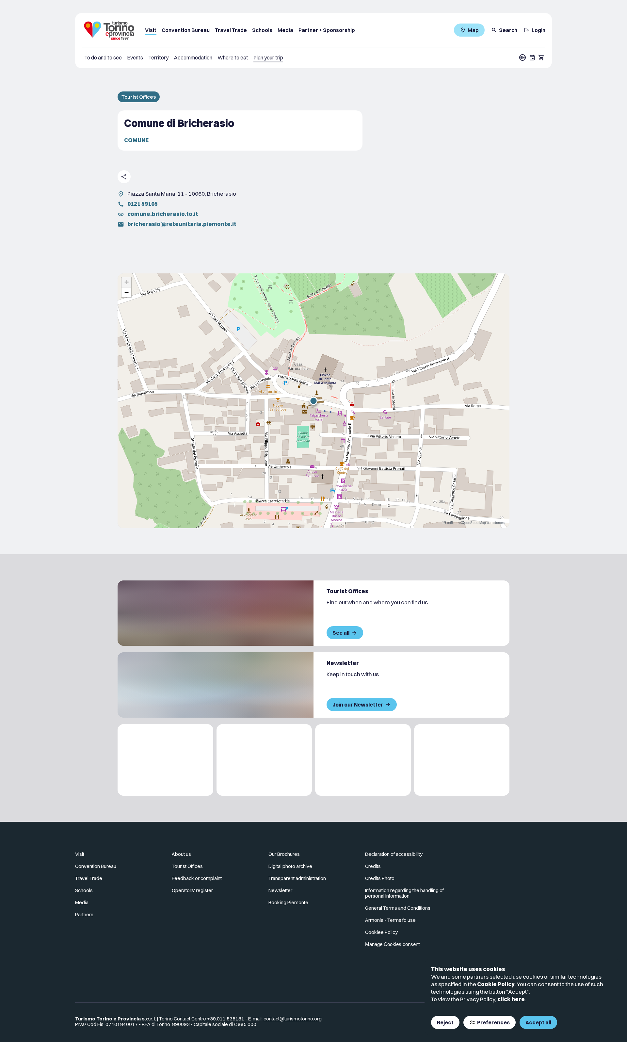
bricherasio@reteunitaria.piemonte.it (181, 223)
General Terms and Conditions (397, 908)
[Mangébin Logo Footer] (264, 760)
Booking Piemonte (288, 902)
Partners (84, 914)
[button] (313, 401)
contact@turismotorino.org (293, 1019)
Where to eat (232, 57)
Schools (262, 30)
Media (285, 30)
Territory (158, 57)
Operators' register (192, 890)
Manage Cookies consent (392, 944)
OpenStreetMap (474, 522)
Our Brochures (284, 854)
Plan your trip (268, 57)
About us (181, 854)
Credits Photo (379, 878)
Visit (150, 30)
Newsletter (280, 890)
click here (511, 999)
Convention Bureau (186, 30)
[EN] (522, 57)
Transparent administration (297, 878)
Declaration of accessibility (394, 854)
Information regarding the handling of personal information (404, 893)
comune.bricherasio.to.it (162, 213)
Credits (373, 866)
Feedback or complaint (197, 878)
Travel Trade (231, 30)
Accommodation (193, 57)
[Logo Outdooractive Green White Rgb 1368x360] (462, 760)
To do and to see (103, 57)
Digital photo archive (290, 866)
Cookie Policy (496, 984)
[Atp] (165, 760)
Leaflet (450, 522)
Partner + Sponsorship (326, 30)
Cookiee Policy (381, 932)
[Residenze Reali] (363, 760)
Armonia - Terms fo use (390, 920)
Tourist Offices (138, 97)
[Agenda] (532, 57)
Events (135, 57)
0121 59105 (142, 203)
